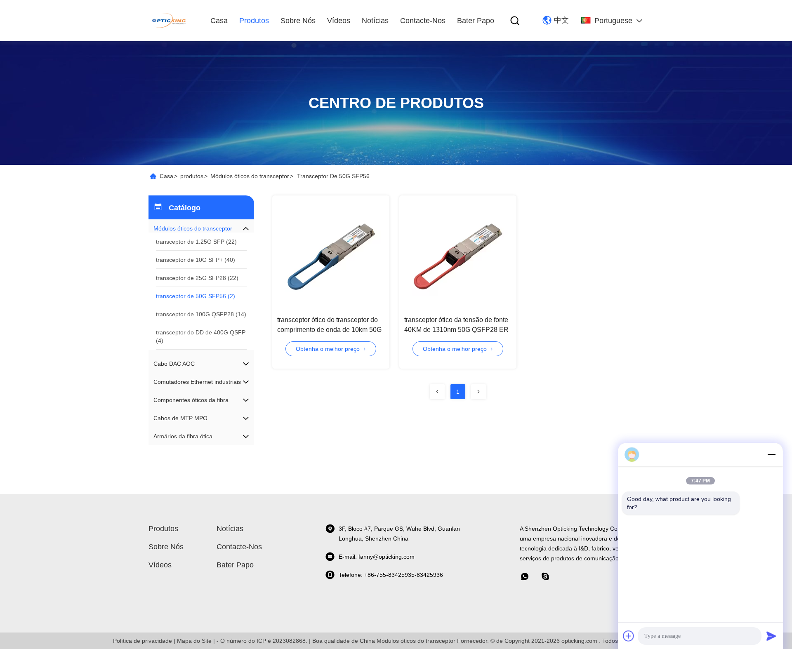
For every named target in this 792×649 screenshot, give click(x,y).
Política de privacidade (142, 640)
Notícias (375, 20)
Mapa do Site (194, 640)
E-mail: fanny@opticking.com (377, 556)
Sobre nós (298, 20)
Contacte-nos (423, 20)
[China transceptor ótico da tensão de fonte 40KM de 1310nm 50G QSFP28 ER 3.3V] (457, 254)
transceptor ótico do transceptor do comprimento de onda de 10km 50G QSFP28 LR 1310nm (329, 329)
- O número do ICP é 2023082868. (262, 640)
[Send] (771, 636)
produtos (254, 20)
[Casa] (169, 20)
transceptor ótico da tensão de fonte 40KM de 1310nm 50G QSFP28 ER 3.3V (456, 329)
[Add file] (628, 636)
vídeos (338, 20)
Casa (219, 20)
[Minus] (771, 454)
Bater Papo (475, 20)
